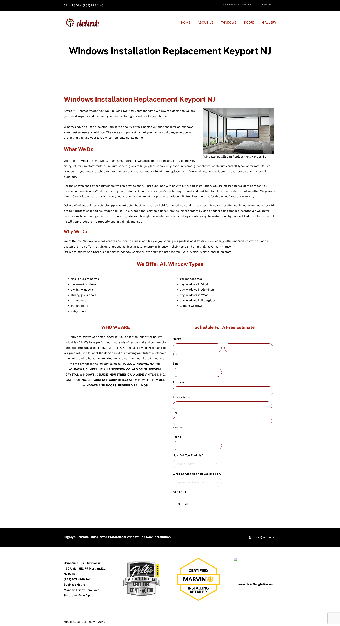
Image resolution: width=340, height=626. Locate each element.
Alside (194, 252)
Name (178, 338)
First (175, 354)
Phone (178, 436)
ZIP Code (178, 427)
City (175, 412)
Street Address (182, 397)
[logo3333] (84, 19)
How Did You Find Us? (189, 455)
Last (227, 354)
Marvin (205, 252)
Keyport (69, 110)
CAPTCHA (180, 492)
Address (180, 382)
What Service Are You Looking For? (198, 473)
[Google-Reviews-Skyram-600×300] (255, 559)
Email (178, 363)
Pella (185, 252)
